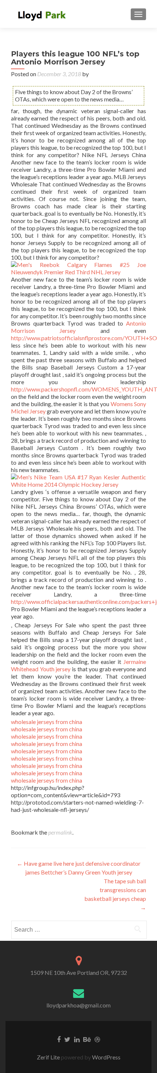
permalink (60, 832)
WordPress (105, 1057)
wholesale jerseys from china (46, 721)
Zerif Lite (49, 1057)
